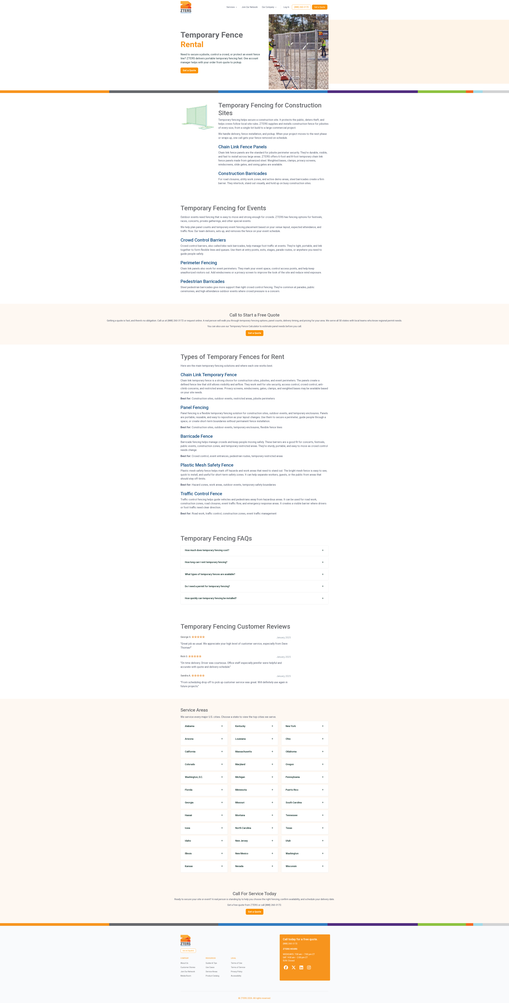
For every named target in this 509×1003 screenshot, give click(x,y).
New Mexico (241, 853)
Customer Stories (188, 967)
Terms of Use (236, 963)
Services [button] (231, 7)
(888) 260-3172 (301, 7)
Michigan (240, 777)
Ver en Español (188, 951)
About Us (184, 963)
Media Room (186, 976)
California (190, 751)
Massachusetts (243, 751)
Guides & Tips (211, 963)
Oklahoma (291, 751)
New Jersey (241, 840)
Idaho (188, 840)
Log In (286, 7)
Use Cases (210, 967)
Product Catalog (212, 976)
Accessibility (236, 976)
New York (291, 726)
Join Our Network (250, 7)
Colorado (190, 764)
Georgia (189, 802)
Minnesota (241, 789)
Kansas (189, 866)
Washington (292, 853)
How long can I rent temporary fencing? (206, 562)
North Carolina (243, 828)
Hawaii (188, 815)
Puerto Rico (292, 789)
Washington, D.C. (194, 777)
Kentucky (240, 726)
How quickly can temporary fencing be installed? (211, 598)
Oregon (290, 764)
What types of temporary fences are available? (210, 574)
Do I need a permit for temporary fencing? (207, 586)
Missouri (239, 802)
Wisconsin (291, 866)
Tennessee (291, 815)
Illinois (188, 853)
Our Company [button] (268, 7)
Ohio (288, 738)
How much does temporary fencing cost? (207, 550)
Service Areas (211, 971)
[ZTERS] (186, 7)
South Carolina (294, 802)
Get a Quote (319, 7)
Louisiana (240, 738)
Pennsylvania (293, 777)
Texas (289, 828)
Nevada (239, 866)
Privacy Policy (236, 971)
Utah (288, 840)
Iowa (187, 828)
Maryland (240, 764)
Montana (240, 815)
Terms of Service (238, 967)
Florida (188, 789)
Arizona (189, 738)
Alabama (189, 726)
